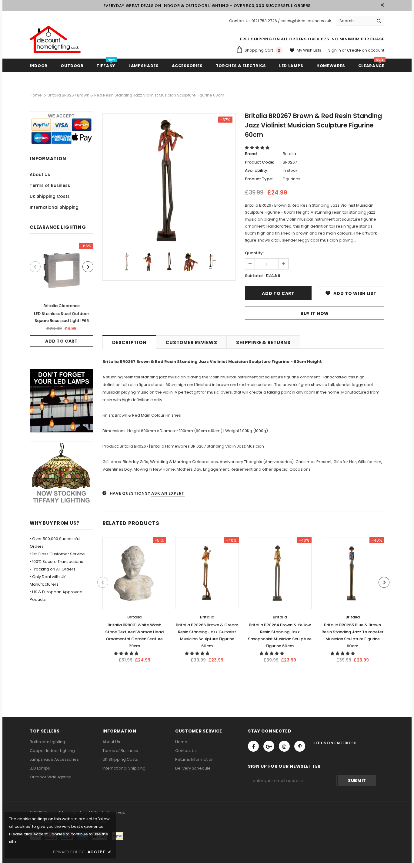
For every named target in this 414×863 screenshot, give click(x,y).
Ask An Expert (167, 493)
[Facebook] (253, 746)
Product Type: (259, 179)
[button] (257, 148)
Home (36, 95)
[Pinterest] (299, 746)
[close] (382, 5)
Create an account (365, 50)
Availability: (256, 170)
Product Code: (259, 162)
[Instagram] (284, 746)
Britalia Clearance (61, 306)
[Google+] (268, 746)
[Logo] (55, 39)
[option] (61, 295)
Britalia (289, 154)
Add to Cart (61, 341)
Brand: (251, 154)
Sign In (335, 50)
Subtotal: (254, 276)
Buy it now (314, 313)
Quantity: (254, 253)
